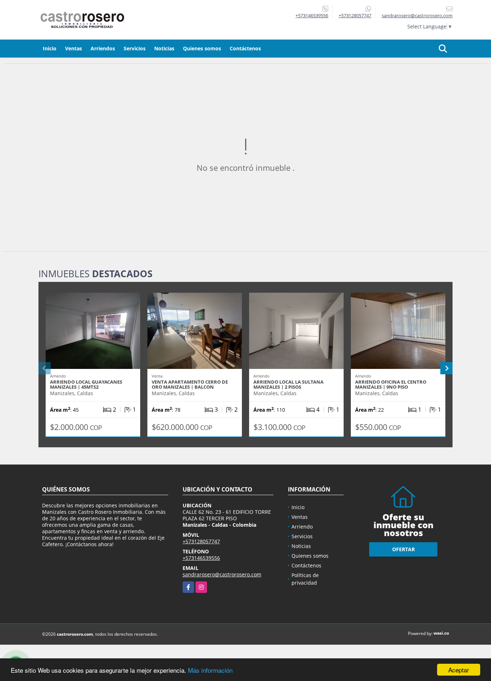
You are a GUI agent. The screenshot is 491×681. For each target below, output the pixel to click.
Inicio (49, 48)
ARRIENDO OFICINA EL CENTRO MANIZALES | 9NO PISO (390, 384)
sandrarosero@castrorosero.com (222, 574)
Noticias (164, 48)
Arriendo (302, 526)
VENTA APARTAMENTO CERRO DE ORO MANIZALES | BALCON (190, 384)
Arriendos (103, 48)
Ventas (73, 48)
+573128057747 (355, 15)
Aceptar (458, 669)
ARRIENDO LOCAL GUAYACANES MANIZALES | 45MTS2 (86, 384)
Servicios (135, 48)
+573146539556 (311, 15)
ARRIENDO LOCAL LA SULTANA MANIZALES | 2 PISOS (288, 384)
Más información (210, 670)
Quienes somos (202, 48)
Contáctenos (245, 48)
